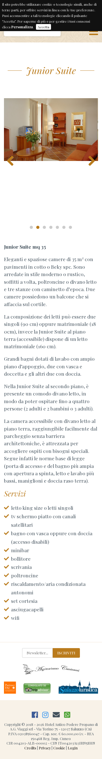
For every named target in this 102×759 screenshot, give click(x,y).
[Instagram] (45, 714)
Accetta (43, 27)
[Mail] (56, 714)
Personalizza (22, 27)
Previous (12, 159)
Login (73, 747)
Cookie (59, 747)
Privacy (45, 747)
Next (89, 159)
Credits (30, 747)
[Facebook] (34, 714)
